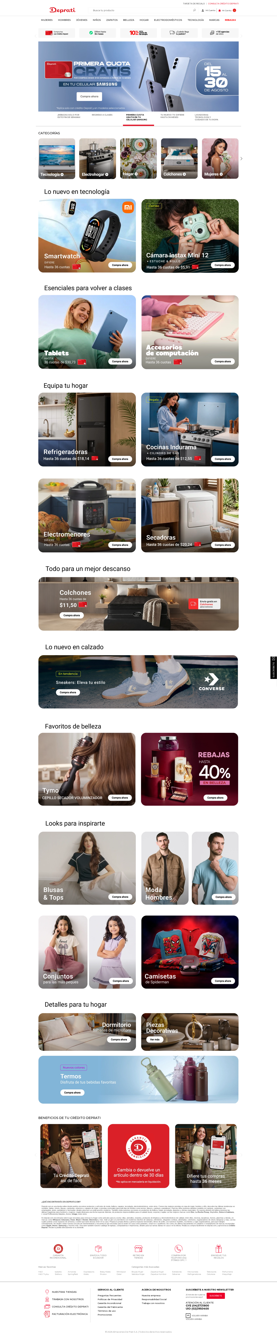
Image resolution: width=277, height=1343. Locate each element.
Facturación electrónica (70, 1314)
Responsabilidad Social (154, 1299)
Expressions (89, 1272)
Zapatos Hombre (158, 1274)
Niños (97, 20)
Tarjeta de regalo (194, 3)
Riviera (103, 1274)
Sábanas (176, 1274)
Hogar (144, 20)
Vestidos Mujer (138, 1274)
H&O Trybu (43, 1274)
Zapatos (112, 20)
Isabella (58, 1272)
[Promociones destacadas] (138, 111)
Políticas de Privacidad (110, 1299)
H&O (40, 1272)
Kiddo (86, 1274)
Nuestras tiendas (64, 1292)
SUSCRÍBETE (216, 1296)
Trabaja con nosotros (68, 1299)
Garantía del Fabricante (110, 1307)
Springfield (73, 1274)
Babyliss (62, 1214)
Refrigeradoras (194, 1274)
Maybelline (214, 1212)
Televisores (211, 1272)
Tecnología (196, 20)
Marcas (214, 20)
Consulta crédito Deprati (223, 3)
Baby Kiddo (105, 1272)
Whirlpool (121, 1272)
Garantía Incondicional (109, 1303)
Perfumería (227, 1272)
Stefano (58, 1274)
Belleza (128, 20)
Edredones (177, 1272)
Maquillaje (226, 1274)
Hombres (64, 20)
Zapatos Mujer (157, 1272)
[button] (241, 158)
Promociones (105, 1314)
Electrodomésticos (168, 20)
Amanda (72, 1272)
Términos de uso (107, 1311)
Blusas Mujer (137, 1272)
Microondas (193, 1272)
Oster (119, 1274)
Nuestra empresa (151, 1295)
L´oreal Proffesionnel (50, 1214)
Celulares (211, 1274)
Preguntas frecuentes (109, 1295)
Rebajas (230, 20)
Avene (68, 1214)
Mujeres (47, 20)
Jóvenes (81, 20)
